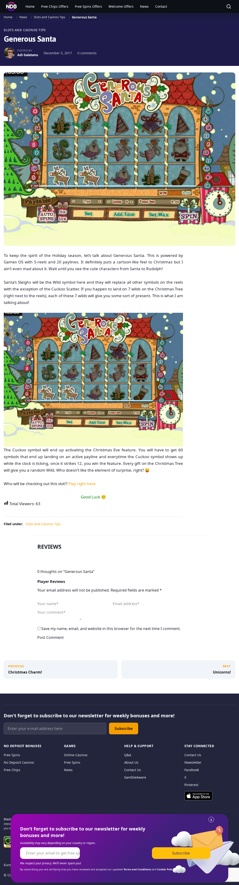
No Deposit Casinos (19, 762)
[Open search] (228, 6)
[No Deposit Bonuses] (11, 6)
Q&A (127, 755)
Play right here (82, 483)
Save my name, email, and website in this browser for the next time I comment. (111, 628)
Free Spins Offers (88, 6)
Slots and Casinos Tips (49, 17)
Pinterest (191, 785)
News (144, 6)
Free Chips (12, 770)
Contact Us (132, 770)
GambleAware (135, 777)
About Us (131, 762)
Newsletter (192, 762)
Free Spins (12, 755)
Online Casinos (76, 755)
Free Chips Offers (54, 6)
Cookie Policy (165, 869)
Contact (161, 6)
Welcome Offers (121, 6)
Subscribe (124, 728)
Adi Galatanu (27, 55)
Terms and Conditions (137, 869)
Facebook (191, 770)
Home (30, 6)
